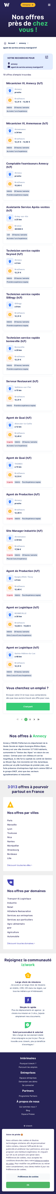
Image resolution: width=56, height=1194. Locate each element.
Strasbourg (13, 850)
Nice (9, 837)
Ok (28, 1185)
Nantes (11, 841)
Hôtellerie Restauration (19, 911)
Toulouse (12, 833)
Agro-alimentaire (16, 923)
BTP (9, 928)
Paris (10, 820)
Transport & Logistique (19, 898)
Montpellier (13, 845)
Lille (9, 858)
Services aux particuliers (20, 919)
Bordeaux (12, 854)
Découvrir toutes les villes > (19, 865)
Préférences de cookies (28, 1176)
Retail (10, 907)
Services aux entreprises (20, 915)
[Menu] (49, 4)
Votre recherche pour (21, 58)
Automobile (13, 936)
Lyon (9, 829)
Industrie (12, 903)
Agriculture (13, 932)
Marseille (12, 824)
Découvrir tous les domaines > (21, 943)
